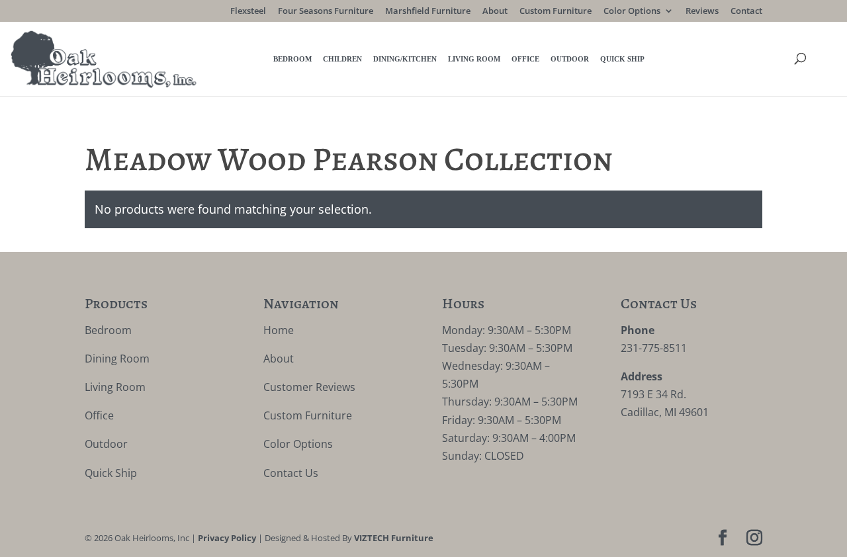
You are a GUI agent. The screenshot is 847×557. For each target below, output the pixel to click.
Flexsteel (248, 12)
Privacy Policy (227, 538)
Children (342, 59)
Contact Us (290, 473)
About (495, 12)
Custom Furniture (555, 12)
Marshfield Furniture (427, 12)
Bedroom (292, 59)
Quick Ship (622, 59)
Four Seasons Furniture (325, 12)
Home (278, 330)
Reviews (702, 12)
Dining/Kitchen (405, 59)
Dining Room (117, 358)
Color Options (631, 12)
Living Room (474, 59)
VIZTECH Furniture (393, 538)
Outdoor (570, 59)
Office (525, 59)
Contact (746, 12)
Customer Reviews (309, 387)
